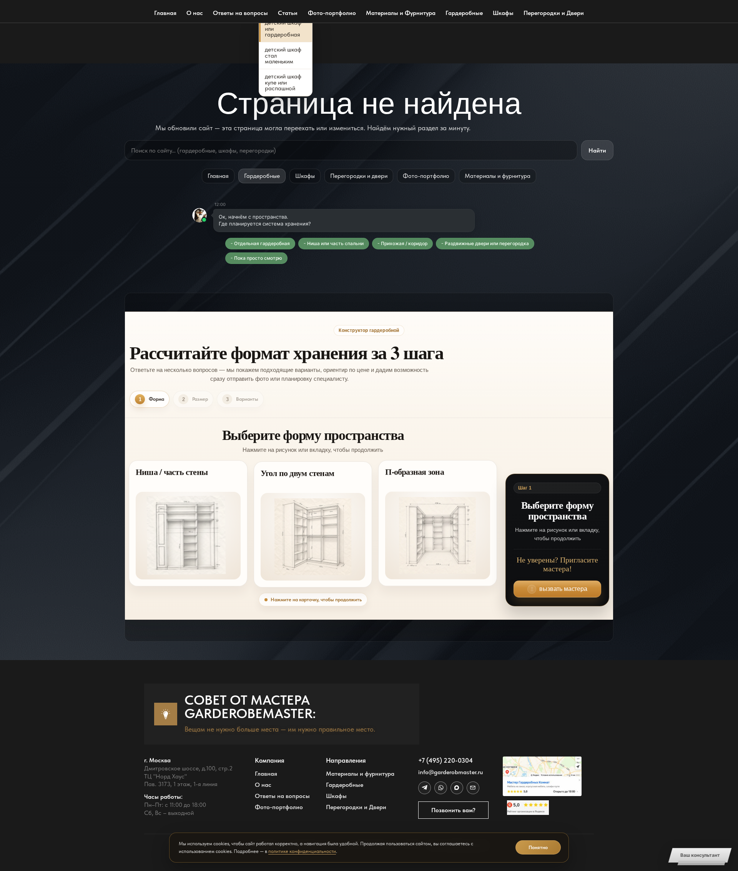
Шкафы (503, 13)
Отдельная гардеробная (262, 243)
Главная (165, 13)
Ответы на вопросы (240, 13)
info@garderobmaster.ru (450, 772)
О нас (194, 13)
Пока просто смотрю (258, 258)
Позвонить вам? (453, 810)
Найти (597, 150)
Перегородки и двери (358, 175)
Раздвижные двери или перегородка (487, 243)
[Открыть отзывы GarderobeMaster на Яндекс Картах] (542, 807)
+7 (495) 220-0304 (445, 760)
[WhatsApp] (440, 787)
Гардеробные (464, 13)
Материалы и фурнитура (497, 175)
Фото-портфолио (332, 13)
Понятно (538, 847)
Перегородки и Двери (554, 13)
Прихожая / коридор (404, 243)
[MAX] (456, 787)
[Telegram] (424, 787)
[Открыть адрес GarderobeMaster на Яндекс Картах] (542, 776)
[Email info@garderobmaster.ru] (473, 787)
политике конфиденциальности (302, 851)
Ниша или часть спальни (335, 243)
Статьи (288, 13)
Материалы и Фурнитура (400, 13)
